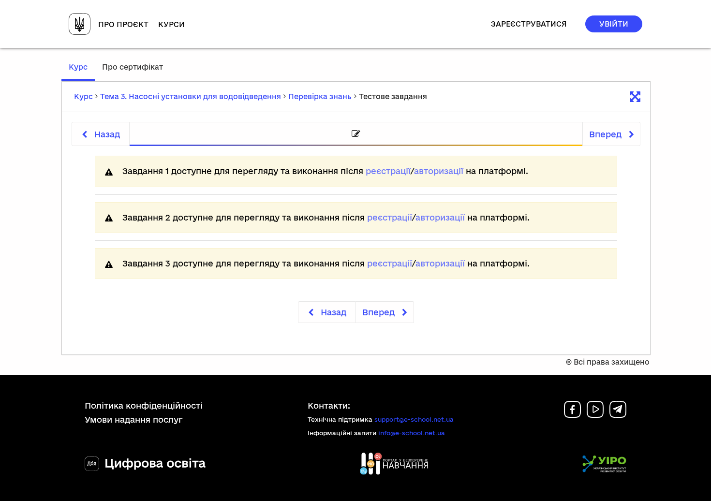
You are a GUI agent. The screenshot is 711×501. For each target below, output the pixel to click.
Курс (82, 71)
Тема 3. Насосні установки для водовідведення (190, 96)
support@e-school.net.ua (414, 419)
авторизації (438, 171)
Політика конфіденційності (144, 405)
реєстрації (388, 171)
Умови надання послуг (134, 419)
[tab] (356, 134)
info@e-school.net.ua (411, 432)
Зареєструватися (529, 24)
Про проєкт (123, 24)
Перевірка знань (320, 96)
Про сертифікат (132, 67)
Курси (171, 24)
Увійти (613, 24)
